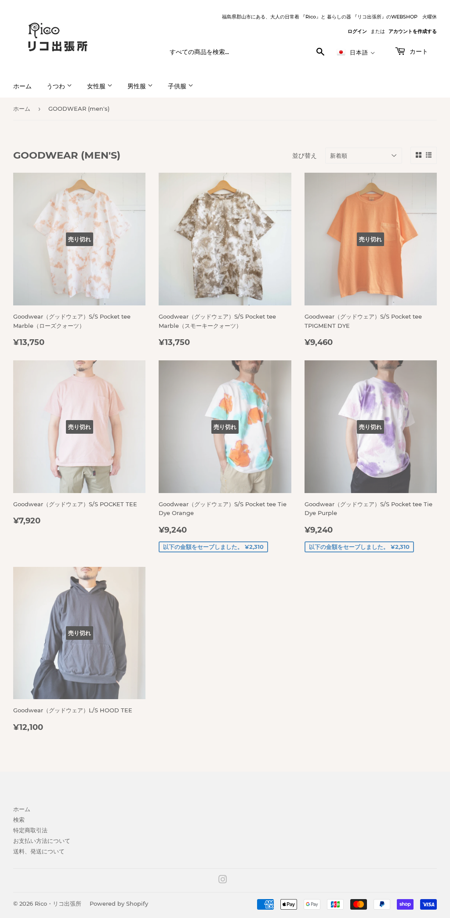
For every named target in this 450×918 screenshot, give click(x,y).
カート (418, 51)
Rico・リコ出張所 (58, 903)
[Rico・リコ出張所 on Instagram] (222, 880)
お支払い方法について (41, 840)
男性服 (137, 86)
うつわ (57, 86)
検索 (19, 819)
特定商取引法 (30, 830)
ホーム (22, 86)
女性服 (97, 86)
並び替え (304, 156)
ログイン (357, 31)
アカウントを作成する (412, 31)
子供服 (178, 86)
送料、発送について (39, 851)
